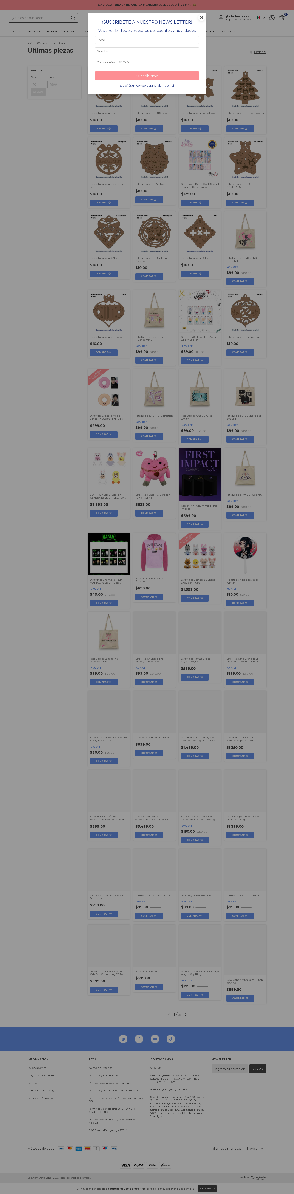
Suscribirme (147, 76)
